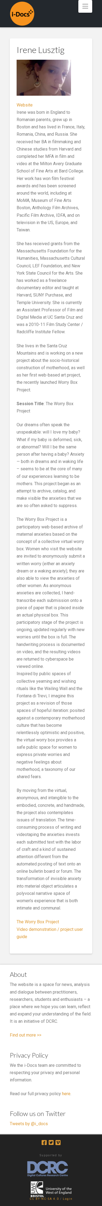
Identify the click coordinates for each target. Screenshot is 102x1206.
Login (68, 1198)
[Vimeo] (57, 1142)
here (66, 1093)
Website (25, 105)
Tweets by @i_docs (29, 1123)
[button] (85, 6)
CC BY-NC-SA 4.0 (44, 1198)
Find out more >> (25, 1035)
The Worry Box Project (38, 921)
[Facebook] (44, 1142)
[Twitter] (51, 1142)
